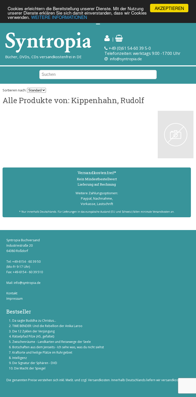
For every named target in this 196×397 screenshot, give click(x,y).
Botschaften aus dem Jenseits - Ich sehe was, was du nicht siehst (58, 347)
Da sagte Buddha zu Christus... (34, 320)
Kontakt (11, 293)
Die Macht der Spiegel (29, 368)
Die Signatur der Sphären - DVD (34, 363)
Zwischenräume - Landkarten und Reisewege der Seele (51, 342)
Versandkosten (99, 380)
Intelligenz (19, 358)
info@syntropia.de (126, 58)
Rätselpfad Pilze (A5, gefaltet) (33, 336)
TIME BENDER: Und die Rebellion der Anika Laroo (47, 326)
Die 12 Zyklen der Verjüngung (33, 331)
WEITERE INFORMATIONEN (59, 17)
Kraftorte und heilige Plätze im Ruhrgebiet (42, 352)
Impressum (14, 298)
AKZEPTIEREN (169, 8)
